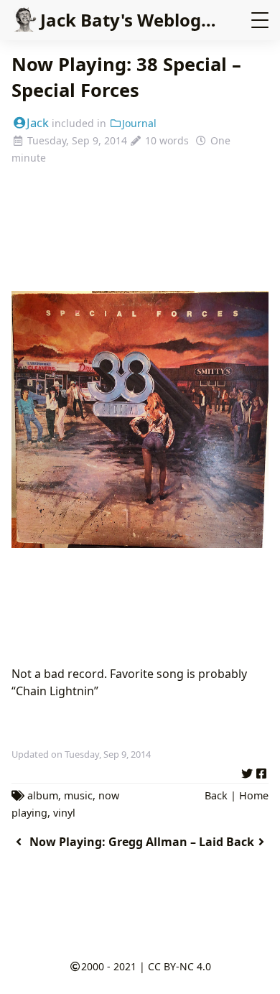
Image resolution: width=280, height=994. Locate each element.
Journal (139, 123)
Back (216, 795)
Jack (38, 122)
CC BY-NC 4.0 (179, 966)
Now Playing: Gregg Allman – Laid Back (141, 842)
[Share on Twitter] (247, 771)
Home (254, 795)
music (78, 795)
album (42, 795)
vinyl (64, 812)
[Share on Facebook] (261, 771)
